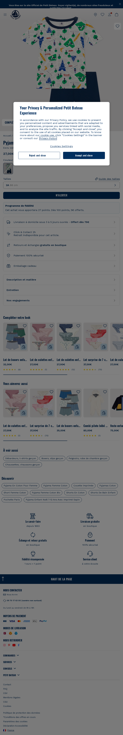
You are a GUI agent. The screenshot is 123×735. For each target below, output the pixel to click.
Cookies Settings (61, 146)
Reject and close (37, 155)
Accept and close (83, 155)
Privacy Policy (48, 138)
